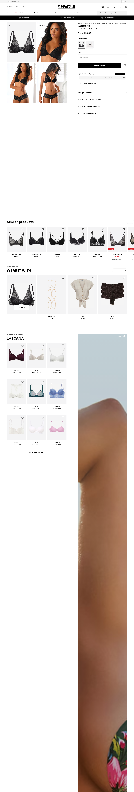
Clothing (88, 23)
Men (17, 7)
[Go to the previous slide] (128, 222)
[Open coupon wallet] (102, 6)
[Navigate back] (10, 25)
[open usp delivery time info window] (124, 77)
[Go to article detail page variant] (81, 44)
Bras (103, 23)
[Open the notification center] (114, 6)
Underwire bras (113, 23)
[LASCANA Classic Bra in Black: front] (21, 42)
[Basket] (126, 6)
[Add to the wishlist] (124, 65)
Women (10, 7)
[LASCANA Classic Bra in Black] (21, 83)
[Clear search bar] (126, 13)
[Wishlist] (120, 6)
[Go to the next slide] (132, 222)
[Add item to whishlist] (22, 229)
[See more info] (16, 259)
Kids (24, 7)
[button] (102, 57)
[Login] (108, 6)
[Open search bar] (98, 13)
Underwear (96, 23)
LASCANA (15, 338)
